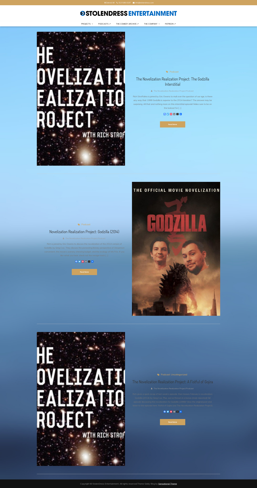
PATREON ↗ (170, 24)
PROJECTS (86, 24)
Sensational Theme (167, 483)
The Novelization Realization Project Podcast (174, 91)
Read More (172, 124)
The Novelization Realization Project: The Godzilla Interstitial (172, 81)
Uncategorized (179, 374)
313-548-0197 (124, 3)
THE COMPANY (150, 24)
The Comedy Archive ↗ (127, 24)
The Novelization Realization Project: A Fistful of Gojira (172, 381)
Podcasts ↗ (104, 24)
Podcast (174, 71)
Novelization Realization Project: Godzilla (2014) (84, 231)
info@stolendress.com (144, 3)
